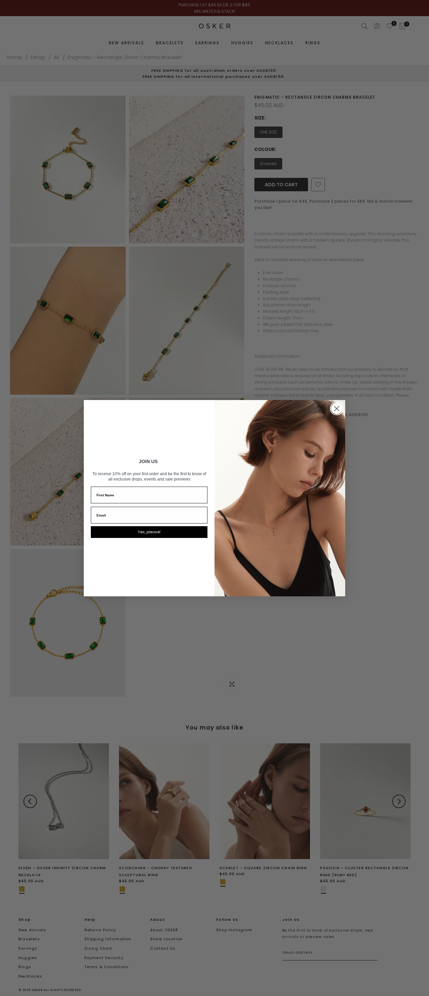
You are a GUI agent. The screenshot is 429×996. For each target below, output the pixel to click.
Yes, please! (149, 532)
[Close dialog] (337, 408)
